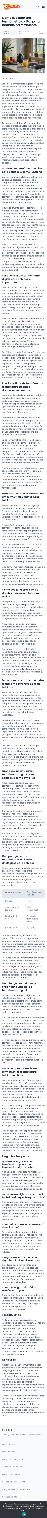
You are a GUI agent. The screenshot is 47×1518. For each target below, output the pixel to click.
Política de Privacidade (13, 1459)
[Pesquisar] (37, 6)
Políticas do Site (9, 1496)
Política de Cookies (11, 1474)
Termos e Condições (12, 1466)
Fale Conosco (8, 1451)
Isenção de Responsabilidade (16, 1489)
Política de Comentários (13, 1481)
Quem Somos (8, 1444)
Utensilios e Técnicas (7, 32)
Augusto (40, 33)
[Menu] (43, 6)
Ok (24, 1514)
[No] (44, 1509)
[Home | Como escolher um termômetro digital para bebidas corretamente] (12, 7)
